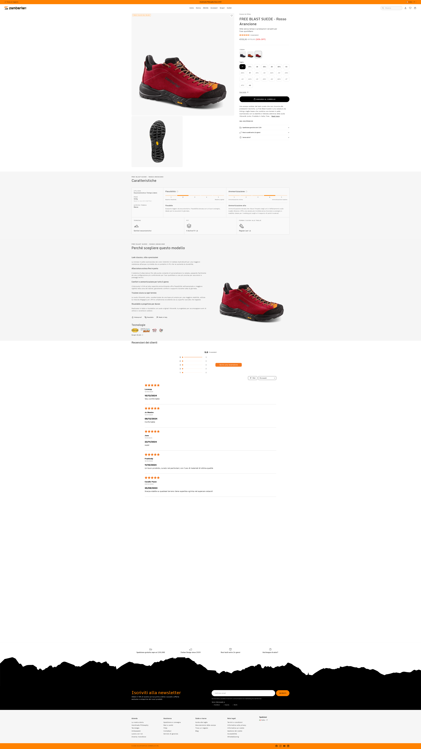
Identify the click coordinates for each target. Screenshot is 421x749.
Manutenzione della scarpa (205, 725)
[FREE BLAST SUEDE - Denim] (242, 54)
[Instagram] (280, 746)
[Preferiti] (410, 8)
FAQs (165, 728)
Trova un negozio (12, 2)
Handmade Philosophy (140, 725)
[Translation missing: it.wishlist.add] (231, 15)
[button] (244, 35)
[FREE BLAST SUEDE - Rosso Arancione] (258, 54)
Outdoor (217, 705)
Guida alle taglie (201, 722)
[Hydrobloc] (145, 330)
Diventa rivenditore (139, 737)
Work (235, 705)
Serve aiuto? (247, 137)
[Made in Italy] (161, 330)
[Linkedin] (288, 746)
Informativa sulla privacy (236, 725)
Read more (275, 116)
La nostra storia (138, 722)
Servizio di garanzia (170, 734)
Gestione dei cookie (234, 731)
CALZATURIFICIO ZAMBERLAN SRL (148, 746)
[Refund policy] (230, 650)
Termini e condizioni (235, 722)
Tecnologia (135, 728)
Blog (196, 731)
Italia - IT (412, 2)
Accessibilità (232, 734)
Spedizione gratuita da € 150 (252, 127)
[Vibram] (135, 330)
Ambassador (136, 731)
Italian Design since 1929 (191, 652)
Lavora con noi (137, 734)
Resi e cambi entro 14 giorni (251, 132)
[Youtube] (284, 746)
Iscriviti (282, 693)
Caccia (227, 705)
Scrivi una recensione (228, 365)
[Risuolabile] (154, 330)
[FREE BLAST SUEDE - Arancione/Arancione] (250, 54)
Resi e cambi (168, 725)
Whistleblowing (233, 737)
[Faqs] (270, 650)
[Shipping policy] (151, 650)
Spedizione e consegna (172, 722)
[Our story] (190, 650)
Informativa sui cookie (235, 728)
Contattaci (167, 731)
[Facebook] (276, 746)
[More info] (177, 191)
